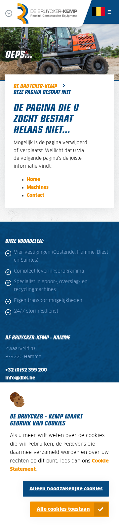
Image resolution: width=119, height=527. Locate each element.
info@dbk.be (20, 378)
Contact (35, 195)
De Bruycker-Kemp (35, 86)
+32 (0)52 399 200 (26, 370)
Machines (38, 187)
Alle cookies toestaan (63, 509)
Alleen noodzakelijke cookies (66, 488)
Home (33, 179)
